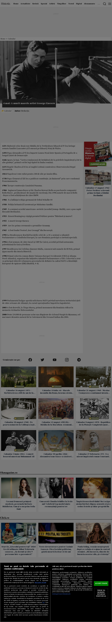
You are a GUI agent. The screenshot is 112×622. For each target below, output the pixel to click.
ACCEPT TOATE (101, 583)
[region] (56, 592)
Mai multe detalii (40, 582)
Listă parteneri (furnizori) (61, 594)
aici (43, 602)
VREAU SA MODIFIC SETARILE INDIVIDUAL (101, 593)
